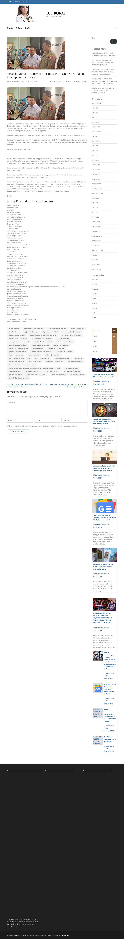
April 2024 (95, 217)
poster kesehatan (51, 371)
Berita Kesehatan (13, 205)
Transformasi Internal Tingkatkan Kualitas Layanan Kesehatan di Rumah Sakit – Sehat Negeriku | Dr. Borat (102, 618)
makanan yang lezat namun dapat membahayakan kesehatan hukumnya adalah (34, 368)
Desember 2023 (97, 236)
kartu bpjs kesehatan (42, 358)
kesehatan (78, 358)
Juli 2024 (95, 203)
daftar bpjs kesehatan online (18, 348)
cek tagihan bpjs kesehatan (18, 345)
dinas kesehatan (38, 348)
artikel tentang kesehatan (57, 328)
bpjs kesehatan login (31, 332)
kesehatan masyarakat (16, 361)
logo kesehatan (14, 365)
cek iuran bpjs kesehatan (65, 342)
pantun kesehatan (15, 371)
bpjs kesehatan (14, 332)
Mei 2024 (94, 212)
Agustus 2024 (96, 198)
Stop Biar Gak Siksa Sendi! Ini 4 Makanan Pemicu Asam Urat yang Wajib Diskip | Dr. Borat (103, 62)
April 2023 (95, 260)
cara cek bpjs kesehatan (17, 335)
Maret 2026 (96, 127)
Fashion (94, 284)
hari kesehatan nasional (64, 351)
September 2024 (97, 193)
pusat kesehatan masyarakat (36, 375)
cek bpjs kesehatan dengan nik (19, 342)
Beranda (9, 1)
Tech (93, 313)
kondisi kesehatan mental (54, 361)
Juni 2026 (95, 113)
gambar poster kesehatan (17, 351)
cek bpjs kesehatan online (43, 342)
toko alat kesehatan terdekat (18, 378)
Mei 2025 (94, 155)
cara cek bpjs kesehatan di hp (71, 335)
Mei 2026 (94, 117)
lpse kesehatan (30, 365)
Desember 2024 (97, 179)
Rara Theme (47, 935)
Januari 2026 (96, 136)
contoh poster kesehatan (40, 345)
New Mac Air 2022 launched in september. (110, 739)
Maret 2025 (96, 165)
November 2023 (97, 241)
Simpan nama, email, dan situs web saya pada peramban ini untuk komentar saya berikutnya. (43, 426)
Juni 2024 (95, 207)
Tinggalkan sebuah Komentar (77, 81)
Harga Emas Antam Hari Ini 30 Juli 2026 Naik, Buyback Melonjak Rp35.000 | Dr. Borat (103, 90)
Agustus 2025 (96, 141)
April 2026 (95, 122)
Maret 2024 (96, 222)
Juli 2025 (95, 146)
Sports (94, 308)
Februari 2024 (96, 226)
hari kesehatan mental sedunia (41, 351)
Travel (94, 317)
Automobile (96, 279)
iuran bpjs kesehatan (16, 355)
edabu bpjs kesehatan (56, 348)
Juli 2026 (95, 108)
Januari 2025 (96, 174)
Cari (93, 38)
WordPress (65, 935)
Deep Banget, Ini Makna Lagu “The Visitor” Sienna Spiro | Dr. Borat (110, 689)
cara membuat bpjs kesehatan (42, 338)
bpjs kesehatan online (50, 332)
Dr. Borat (56, 12)
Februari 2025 (96, 169)
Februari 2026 (96, 131)
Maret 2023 (96, 264)
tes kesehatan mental (59, 375)
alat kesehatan (14, 328)
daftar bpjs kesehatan (61, 345)
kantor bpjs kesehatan (52, 355)
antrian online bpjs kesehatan (33, 328)
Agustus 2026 (96, 103)
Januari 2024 (96, 231)
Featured (18, 1)
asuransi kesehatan (77, 328)
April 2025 (95, 160)
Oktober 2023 (96, 245)
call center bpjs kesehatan (71, 332)
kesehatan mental (35, 361)
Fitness (94, 294)
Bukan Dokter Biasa (17, 81)
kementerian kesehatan (62, 358)
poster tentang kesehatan (71, 371)
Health (25, 1)
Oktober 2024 (96, 188)
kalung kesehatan (34, 355)
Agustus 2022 (96, 269)
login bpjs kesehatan (75, 361)
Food (94, 298)
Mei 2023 (94, 255)
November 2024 (97, 184)
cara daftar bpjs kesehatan (18, 338)
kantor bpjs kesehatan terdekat (19, 358)
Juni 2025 (95, 150)
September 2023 (97, 250)
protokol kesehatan (15, 375)
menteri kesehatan (71, 368)
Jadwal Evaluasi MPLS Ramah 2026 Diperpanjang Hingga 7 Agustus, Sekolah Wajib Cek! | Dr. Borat (103, 72)
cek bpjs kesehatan (63, 338)
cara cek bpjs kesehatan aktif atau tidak (43, 335)
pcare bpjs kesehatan (33, 371)
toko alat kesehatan (77, 375)
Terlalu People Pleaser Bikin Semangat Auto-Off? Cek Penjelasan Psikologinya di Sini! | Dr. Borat (104, 81)
